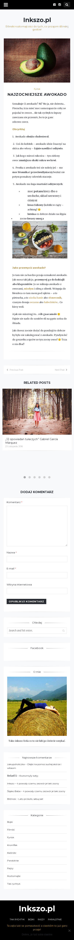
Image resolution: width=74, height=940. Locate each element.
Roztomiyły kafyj (28, 775)
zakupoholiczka (16, 764)
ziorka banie (36, 297)
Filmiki (11, 829)
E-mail (11, 568)
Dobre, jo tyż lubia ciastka (37, 934)
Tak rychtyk (13, 883)
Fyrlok (37, 89)
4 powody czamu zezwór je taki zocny (38, 783)
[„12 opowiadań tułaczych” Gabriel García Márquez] (37, 411)
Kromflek (12, 845)
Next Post (60, 369)
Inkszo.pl (37, 20)
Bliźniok (11, 799)
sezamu (34, 302)
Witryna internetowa (19, 584)
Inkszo (10, 783)
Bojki (10, 821)
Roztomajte (13, 876)
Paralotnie (13, 860)
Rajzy (10, 868)
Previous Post (16, 369)
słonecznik (54, 297)
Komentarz (14, 502)
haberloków (50, 302)
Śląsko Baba (13, 791)
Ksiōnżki (11, 852)
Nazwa (12, 552)
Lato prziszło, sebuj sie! (30, 799)
